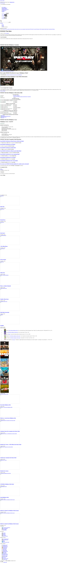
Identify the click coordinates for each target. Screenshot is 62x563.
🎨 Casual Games (4, 548)
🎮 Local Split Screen (5, 539)
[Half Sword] (4, 349)
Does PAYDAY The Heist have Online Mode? (8, 147)
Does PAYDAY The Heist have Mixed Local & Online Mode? (10, 150)
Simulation (21, 96)
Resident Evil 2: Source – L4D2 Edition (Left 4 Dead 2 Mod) (10, 444)
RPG (19, 96)
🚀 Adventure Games (5, 546)
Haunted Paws (2, 219)
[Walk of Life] (4, 366)
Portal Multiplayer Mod (4, 497)
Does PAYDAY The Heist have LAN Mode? (7, 144)
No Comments (7, 33)
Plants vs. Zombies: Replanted (5, 285)
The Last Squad (3, 259)
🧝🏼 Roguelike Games (5, 551)
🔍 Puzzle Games (4, 550)
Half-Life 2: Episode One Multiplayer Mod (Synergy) (9, 523)
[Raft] (4, 375)
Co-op (16, 96)
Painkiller (2, 325)
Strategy (26, 96)
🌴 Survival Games (4, 556)
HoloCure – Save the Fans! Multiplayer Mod (8, 418)
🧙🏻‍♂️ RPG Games (4, 552)
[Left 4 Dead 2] (4, 392)
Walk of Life (2, 272)
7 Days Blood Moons (4, 246)
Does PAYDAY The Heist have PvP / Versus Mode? (9, 160)
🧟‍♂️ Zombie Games (4, 559)
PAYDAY (1, 169)
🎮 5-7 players (4, 535)
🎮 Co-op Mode (4, 529)
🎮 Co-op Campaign (5, 528)
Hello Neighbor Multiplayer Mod (13, 330)
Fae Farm (13, 339)
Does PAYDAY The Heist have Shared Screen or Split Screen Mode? (12, 141)
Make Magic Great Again (4, 312)
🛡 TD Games (4, 557)
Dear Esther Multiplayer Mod (5, 404)
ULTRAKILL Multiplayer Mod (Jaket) (13, 332)
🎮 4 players (3, 534)
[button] (8, 22)
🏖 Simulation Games (5, 554)
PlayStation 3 (15, 95)
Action (14, 96)
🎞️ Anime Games (4, 547)
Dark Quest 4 (2, 233)
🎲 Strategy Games (4, 555)
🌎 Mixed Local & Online (5, 542)
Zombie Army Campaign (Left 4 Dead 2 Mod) (8, 457)
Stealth (24, 96)
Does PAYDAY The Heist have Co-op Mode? (8, 157)
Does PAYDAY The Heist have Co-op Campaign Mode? (10, 154)
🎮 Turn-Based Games (5, 558)
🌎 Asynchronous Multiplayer (6, 527)
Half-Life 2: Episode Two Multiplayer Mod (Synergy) (9, 510)
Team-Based (29, 96)
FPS (17, 96)
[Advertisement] (31, 41)
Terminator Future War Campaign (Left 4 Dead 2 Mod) (10, 431)
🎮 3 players (3, 533)
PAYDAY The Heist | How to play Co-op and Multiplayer (14, 74)
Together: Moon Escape (4, 299)
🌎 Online (3, 541)
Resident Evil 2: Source (4, 470)
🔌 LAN (3, 540)
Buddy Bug (2, 206)
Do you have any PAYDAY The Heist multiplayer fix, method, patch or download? (14, 163)
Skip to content (2, 0)
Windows (18, 95)
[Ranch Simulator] (4, 358)
